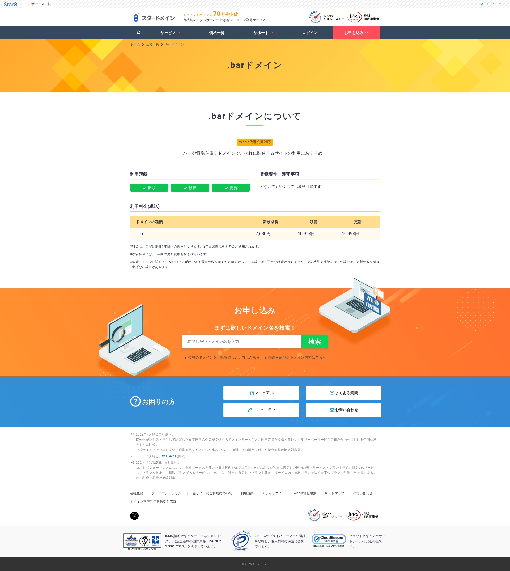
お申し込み (354, 33)
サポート (261, 33)
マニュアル (264, 392)
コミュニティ (495, 4)
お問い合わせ (346, 410)
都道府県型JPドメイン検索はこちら (297, 357)
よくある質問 (346, 392)
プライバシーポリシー (168, 493)
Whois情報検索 (305, 493)
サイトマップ (335, 493)
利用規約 (247, 493)
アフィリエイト (273, 493)
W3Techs (169, 456)
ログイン (310, 33)
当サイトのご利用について (212, 493)
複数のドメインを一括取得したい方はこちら (224, 357)
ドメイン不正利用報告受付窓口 (153, 502)
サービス (168, 33)
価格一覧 (217, 33)
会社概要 (136, 493)
